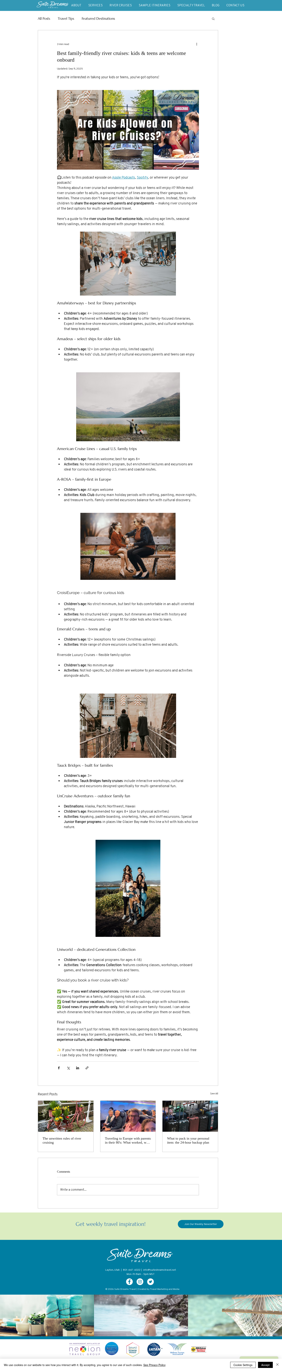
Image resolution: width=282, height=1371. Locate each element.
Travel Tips (66, 18)
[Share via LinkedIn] (77, 1068)
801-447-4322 (131, 1269)
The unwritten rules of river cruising (62, 1140)
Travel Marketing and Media (164, 1289)
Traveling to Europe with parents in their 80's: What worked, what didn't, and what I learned (128, 1141)
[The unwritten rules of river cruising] (65, 1116)
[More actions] (196, 44)
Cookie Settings (242, 1365)
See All (214, 1093)
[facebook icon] (129, 1281)
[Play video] (128, 130)
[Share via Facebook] (59, 1068)
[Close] (277, 1365)
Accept (265, 1365)
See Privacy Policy (154, 1365)
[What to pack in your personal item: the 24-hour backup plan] (190, 1116)
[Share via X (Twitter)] (68, 1068)
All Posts (44, 18)
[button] (213, 18)
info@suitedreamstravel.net (159, 1269)
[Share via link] (87, 1068)
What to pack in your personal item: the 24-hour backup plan (188, 1140)
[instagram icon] (140, 1281)
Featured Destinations (98, 18)
